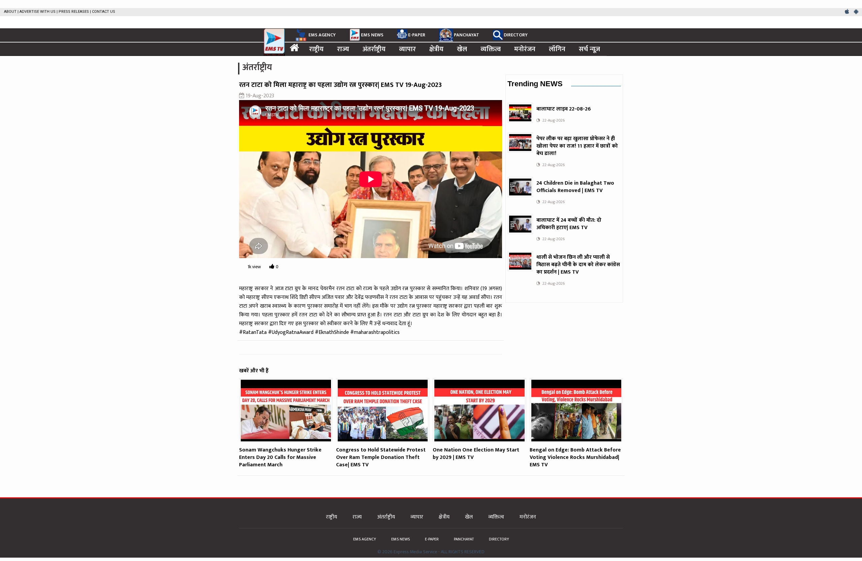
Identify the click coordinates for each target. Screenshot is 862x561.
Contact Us (103, 11)
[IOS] (847, 12)
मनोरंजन (524, 49)
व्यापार (407, 49)
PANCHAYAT (466, 35)
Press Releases (74, 11)
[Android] (856, 12)
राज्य (343, 49)
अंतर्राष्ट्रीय (374, 49)
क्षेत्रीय (436, 49)
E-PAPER (416, 35)
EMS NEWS (372, 35)
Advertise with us (38, 11)
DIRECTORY (516, 35)
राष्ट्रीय (316, 49)
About (10, 11)
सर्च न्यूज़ (589, 49)
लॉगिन (557, 49)
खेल (462, 49)
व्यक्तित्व (490, 49)
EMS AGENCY (322, 35)
